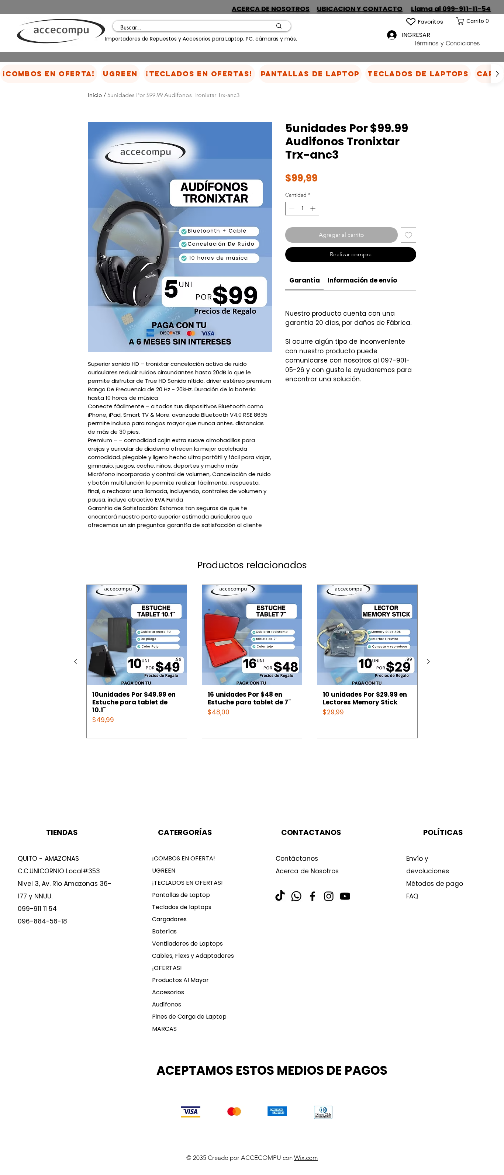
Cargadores (169, 919)
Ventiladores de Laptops (187, 943)
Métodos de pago (435, 883)
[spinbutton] (302, 208)
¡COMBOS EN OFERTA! (183, 858)
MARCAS (164, 1029)
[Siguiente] (428, 661)
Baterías (164, 931)
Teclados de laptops (181, 907)
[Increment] (313, 208)
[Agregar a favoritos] (408, 235)
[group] (252, 661)
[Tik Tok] (280, 896)
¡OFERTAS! (167, 968)
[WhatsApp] (296, 896)
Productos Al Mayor (180, 980)
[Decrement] (291, 208)
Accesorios (168, 992)
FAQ (412, 896)
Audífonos (166, 1004)
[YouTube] (345, 896)
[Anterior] (75, 661)
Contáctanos (297, 858)
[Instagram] (328, 896)
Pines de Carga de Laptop (189, 1016)
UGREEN (163, 870)
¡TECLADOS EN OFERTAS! (187, 882)
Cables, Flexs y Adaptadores (190, 956)
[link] (480, 21)
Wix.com (306, 1157)
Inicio (95, 94)
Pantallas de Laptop (181, 895)
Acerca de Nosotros (307, 871)
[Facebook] (312, 896)
